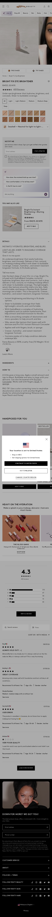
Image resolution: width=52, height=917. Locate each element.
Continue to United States (26, 463)
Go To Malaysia (26, 470)
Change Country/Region (26, 477)
